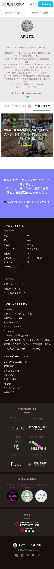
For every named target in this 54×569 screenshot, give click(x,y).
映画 (6, 236)
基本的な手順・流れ (13, 318)
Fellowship (9, 331)
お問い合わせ (10, 374)
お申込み (8, 309)
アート (30, 236)
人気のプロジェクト (13, 284)
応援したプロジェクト (17, 106)
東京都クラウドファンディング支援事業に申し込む (27, 344)
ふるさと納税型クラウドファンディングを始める (27, 339)
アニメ (7, 244)
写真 (6, 240)
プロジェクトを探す (13, 12)
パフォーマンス (34, 257)
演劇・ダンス (10, 253)
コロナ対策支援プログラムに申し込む (22, 348)
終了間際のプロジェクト (15, 292)
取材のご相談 (10, 379)
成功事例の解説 (11, 322)
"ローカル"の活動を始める (16, 335)
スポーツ (8, 262)
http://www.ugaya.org (33, 92)
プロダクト (32, 249)
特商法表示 (9, 392)
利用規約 (8, 383)
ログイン (34, 4)
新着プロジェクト (12, 288)
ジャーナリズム (11, 266)
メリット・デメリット (14, 326)
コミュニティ (10, 249)
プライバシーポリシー (14, 387)
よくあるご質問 (11, 370)
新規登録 (47, 4)
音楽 (29, 240)
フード (30, 262)
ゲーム (30, 244)
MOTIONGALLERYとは (15, 361)
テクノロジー (10, 257)
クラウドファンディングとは (18, 313)
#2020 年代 (9, 366)
